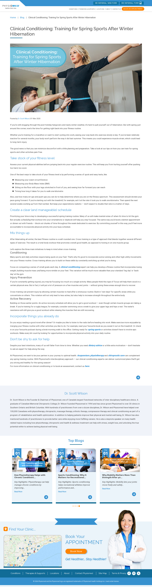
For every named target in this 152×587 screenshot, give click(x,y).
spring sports (94, 329)
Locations (54, 573)
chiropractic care (116, 355)
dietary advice (95, 345)
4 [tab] (79, 506)
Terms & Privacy (119, 573)
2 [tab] (75, 506)
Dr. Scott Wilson (23, 119)
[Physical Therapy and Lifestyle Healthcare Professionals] (11, 5)
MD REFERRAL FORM (130, 3)
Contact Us (116, 9)
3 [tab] (77, 506)
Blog (22, 17)
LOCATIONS (100, 9)
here (87, 366)
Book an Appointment (133, 9)
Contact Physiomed (84, 573)
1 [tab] (73, 506)
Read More (18, 492)
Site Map (103, 573)
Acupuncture (83, 355)
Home (13, 17)
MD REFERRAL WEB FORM (106, 3)
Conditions (15, 573)
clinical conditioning (70, 267)
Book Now (76, 551)
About (108, 9)
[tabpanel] (32, 475)
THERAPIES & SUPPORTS (87, 9)
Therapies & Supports (35, 573)
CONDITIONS (73, 9)
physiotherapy (97, 355)
